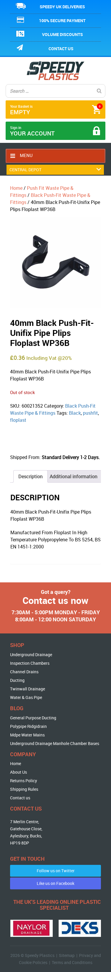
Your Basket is (55, 110)
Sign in (32, 131)
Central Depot (25, 169)
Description (30, 476)
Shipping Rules (24, 789)
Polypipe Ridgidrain (28, 726)
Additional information (73, 476)
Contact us (61, 48)
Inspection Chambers (29, 663)
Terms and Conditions (72, 962)
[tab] (30, 476)
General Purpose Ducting (33, 718)
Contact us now (55, 600)
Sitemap (67, 955)
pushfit (90, 413)
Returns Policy (23, 780)
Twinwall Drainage (27, 689)
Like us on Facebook (55, 883)
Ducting (17, 680)
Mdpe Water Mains (27, 735)
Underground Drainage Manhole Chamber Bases (54, 743)
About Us (18, 772)
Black (75, 413)
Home (16, 188)
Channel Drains (24, 671)
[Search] (99, 90)
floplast (18, 420)
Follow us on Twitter (56, 870)
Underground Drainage (31, 654)
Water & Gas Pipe (26, 697)
